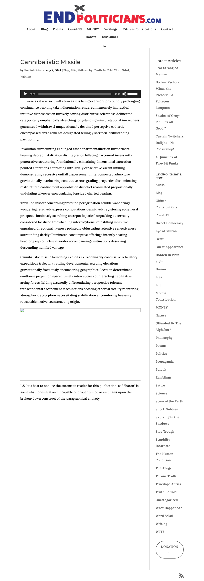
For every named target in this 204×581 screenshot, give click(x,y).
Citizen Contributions (139, 29)
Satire (160, 385)
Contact (167, 29)
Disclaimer (110, 37)
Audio (160, 185)
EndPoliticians (34, 70)
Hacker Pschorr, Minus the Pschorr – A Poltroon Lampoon (168, 95)
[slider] (133, 93)
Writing (25, 76)
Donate (91, 37)
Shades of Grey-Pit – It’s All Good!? (168, 122)
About (31, 29)
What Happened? (169, 508)
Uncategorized (167, 500)
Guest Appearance (170, 247)
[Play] (25, 94)
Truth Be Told (103, 70)
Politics (161, 353)
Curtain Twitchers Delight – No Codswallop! (170, 142)
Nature (161, 315)
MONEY (93, 29)
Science (161, 393)
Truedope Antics (168, 484)
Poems (58, 29)
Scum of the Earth (169, 401)
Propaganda (165, 361)
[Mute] (124, 94)
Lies (159, 277)
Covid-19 (75, 29)
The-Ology (164, 468)
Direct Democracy (169, 223)
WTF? (160, 532)
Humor (161, 269)
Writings (111, 29)
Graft (160, 239)
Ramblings (164, 377)
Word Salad (121, 70)
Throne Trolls (166, 476)
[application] (80, 94)
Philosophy (84, 70)
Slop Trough (165, 431)
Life (73, 70)
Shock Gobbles (167, 409)
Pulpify (161, 369)
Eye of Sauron (166, 231)
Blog (44, 29)
